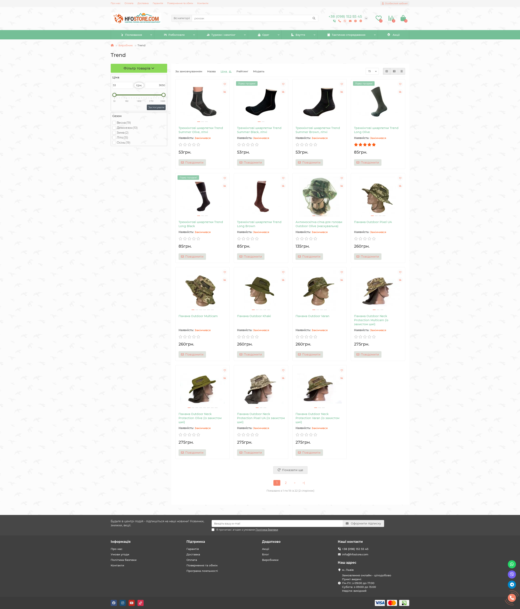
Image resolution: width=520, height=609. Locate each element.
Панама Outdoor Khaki (254, 316)
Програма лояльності (202, 570)
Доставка (143, 3)
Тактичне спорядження (348, 34)
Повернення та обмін (180, 3)
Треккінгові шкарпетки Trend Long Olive (376, 130)
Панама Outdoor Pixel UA (373, 222)
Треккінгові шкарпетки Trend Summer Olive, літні (201, 130)
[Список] (394, 71)
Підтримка (195, 542)
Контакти (202, 3)
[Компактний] (401, 71)
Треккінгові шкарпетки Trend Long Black (201, 224)
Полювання (133, 34)
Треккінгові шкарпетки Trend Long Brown (259, 224)
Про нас (115, 3)
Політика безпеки (123, 559)
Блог (265, 554)
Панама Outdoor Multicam (198, 316)
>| (303, 483)
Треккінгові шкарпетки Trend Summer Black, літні (259, 130)
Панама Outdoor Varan (312, 316)
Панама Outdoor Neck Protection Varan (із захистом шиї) (317, 418)
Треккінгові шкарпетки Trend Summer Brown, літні (318, 130)
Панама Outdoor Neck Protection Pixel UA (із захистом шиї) (261, 418)
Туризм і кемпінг (223, 34)
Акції (396, 34)
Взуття (300, 34)
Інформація (121, 542)
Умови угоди (120, 554)
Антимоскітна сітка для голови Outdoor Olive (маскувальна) (319, 224)
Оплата (129, 3)
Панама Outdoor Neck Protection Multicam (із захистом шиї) (371, 320)
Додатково (271, 542)
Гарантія (158, 3)
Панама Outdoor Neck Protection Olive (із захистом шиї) (200, 418)
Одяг (265, 34)
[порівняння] (225, 92)
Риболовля (176, 34)
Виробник (125, 45)
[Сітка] (387, 71)
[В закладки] (225, 84)
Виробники (270, 559)
